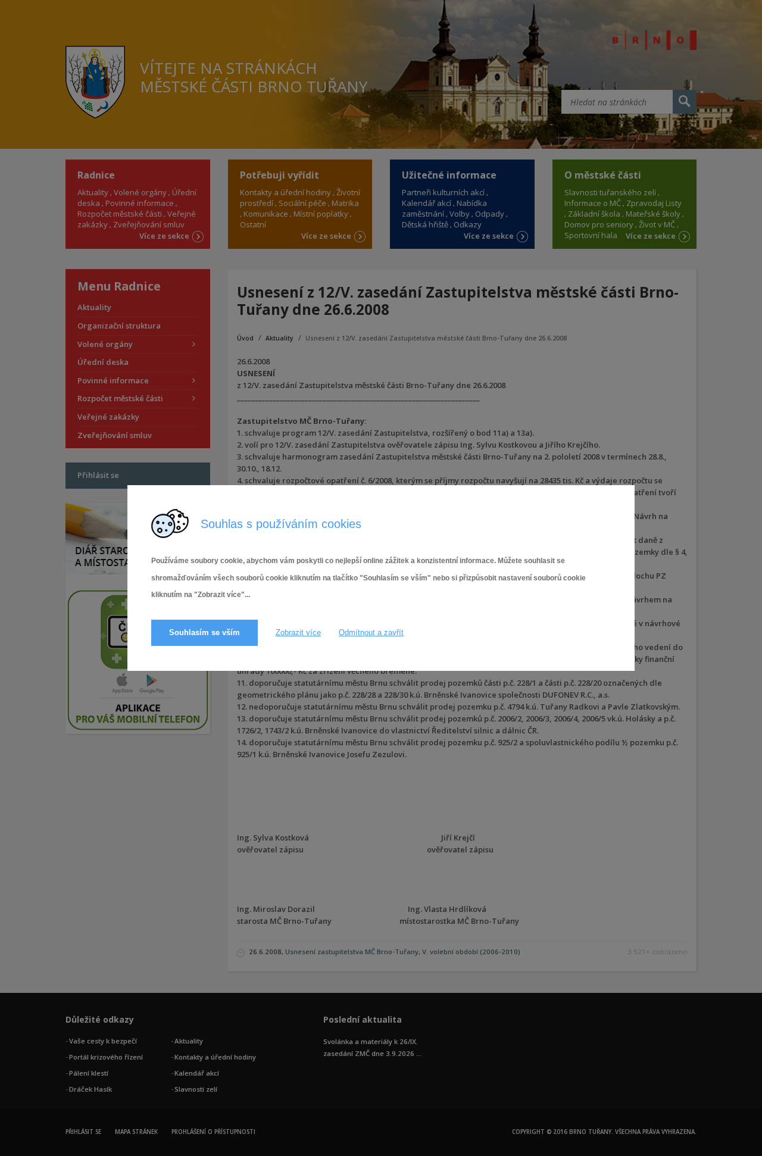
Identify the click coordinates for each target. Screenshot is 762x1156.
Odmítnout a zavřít (371, 632)
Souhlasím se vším (204, 632)
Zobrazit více (298, 632)
